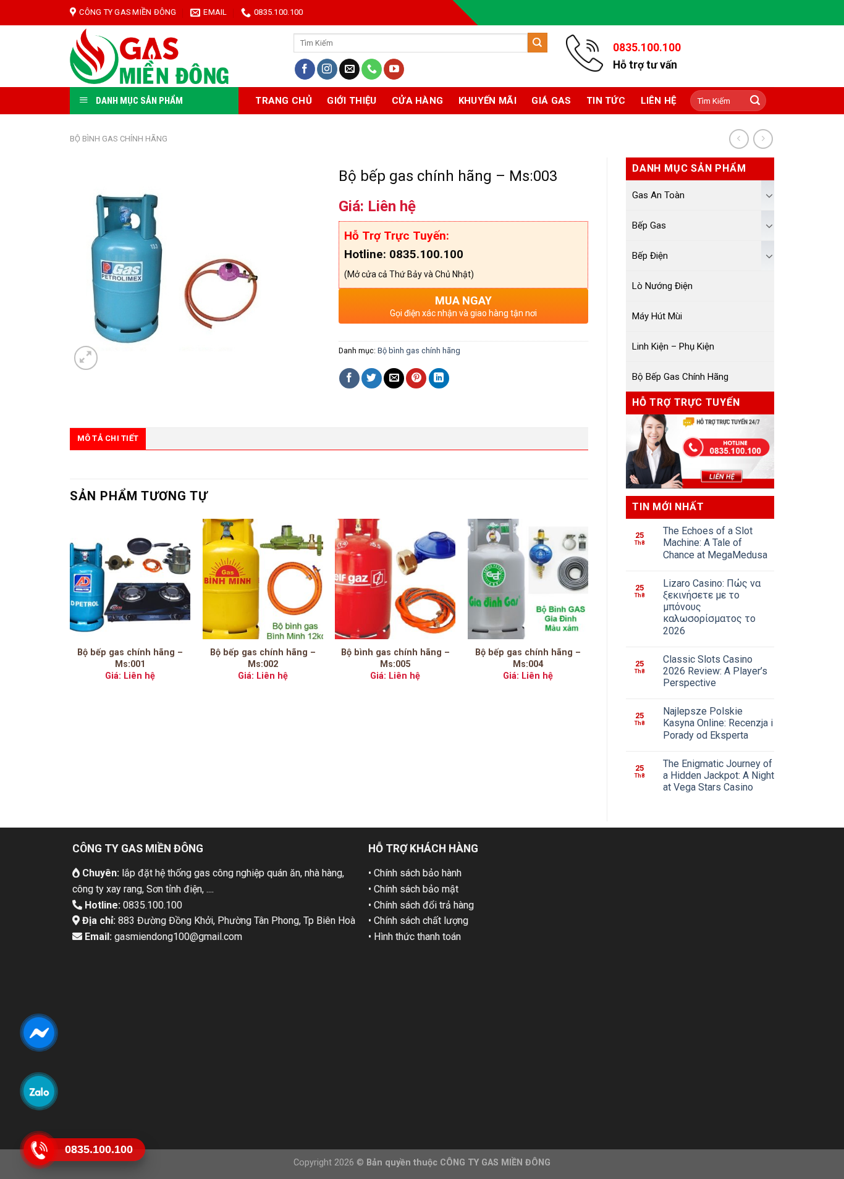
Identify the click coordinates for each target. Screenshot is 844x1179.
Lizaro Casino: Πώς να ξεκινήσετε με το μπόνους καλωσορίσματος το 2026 (712, 607)
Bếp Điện (650, 255)
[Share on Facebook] (349, 378)
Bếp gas (649, 225)
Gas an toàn (658, 195)
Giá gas (551, 100)
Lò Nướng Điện (662, 286)
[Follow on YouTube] (394, 69)
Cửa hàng (417, 100)
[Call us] (371, 69)
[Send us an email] (349, 69)
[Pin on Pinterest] (416, 378)
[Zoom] (86, 358)
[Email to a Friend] (394, 378)
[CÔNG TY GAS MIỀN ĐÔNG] (150, 56)
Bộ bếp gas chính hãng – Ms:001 (130, 658)
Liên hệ (659, 100)
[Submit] (537, 42)
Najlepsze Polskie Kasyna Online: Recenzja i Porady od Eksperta (718, 723)
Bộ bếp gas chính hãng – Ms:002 (263, 658)
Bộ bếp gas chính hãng (680, 376)
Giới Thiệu (351, 100)
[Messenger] (38, 1032)
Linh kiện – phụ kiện (673, 346)
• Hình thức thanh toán (414, 936)
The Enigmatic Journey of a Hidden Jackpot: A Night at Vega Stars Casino (718, 775)
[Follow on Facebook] (305, 69)
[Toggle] (769, 195)
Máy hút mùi (657, 316)
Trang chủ (283, 100)
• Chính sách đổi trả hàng (421, 905)
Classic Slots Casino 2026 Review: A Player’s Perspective (715, 671)
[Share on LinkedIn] (439, 378)
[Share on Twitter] (371, 378)
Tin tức (605, 100)
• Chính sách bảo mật (413, 889)
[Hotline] (38, 1150)
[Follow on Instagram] (327, 69)
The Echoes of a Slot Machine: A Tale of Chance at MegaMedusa (715, 542)
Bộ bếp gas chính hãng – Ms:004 (528, 658)
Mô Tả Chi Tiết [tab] (108, 438)
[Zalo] (38, 1091)
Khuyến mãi (487, 100)
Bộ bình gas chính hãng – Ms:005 (395, 658)
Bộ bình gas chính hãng (118, 138)
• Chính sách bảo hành (415, 873)
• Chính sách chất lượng (418, 920)
